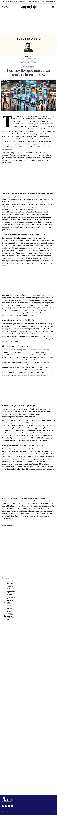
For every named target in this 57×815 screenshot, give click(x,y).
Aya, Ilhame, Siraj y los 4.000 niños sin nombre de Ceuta (11, 585)
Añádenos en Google (29, 66)
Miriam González (27, 1)
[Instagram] (6, 806)
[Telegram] (34, 62)
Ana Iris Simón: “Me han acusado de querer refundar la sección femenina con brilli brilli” (11, 602)
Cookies (28, 810)
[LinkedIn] (28, 62)
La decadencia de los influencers (11, 592)
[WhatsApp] (31, 62)
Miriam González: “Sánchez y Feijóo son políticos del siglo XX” (10, 615)
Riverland (34, 1)
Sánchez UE (8, 1)
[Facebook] (22, 62)
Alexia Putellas (49, 1)
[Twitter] (3, 806)
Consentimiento (6, 811)
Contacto (12, 810)
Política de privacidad (20, 810)
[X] (25, 62)
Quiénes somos (5, 810)
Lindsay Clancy (41, 1)
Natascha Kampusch (17, 1)
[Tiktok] (12, 806)
